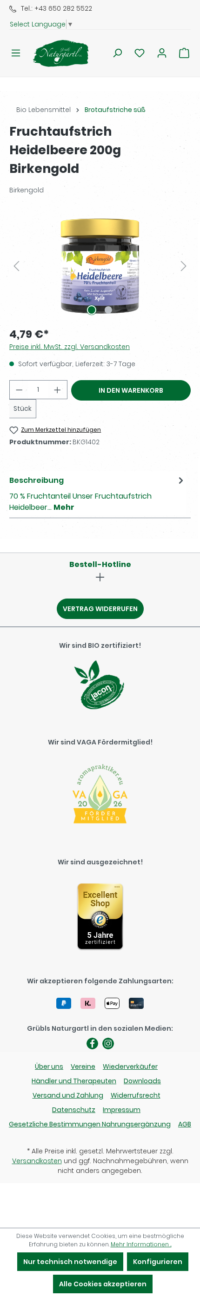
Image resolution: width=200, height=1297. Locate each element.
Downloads (142, 1081)
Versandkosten (37, 1160)
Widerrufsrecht (135, 1095)
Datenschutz (73, 1109)
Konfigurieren (157, 1261)
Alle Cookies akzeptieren (103, 1284)
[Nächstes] (184, 266)
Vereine (83, 1066)
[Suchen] (117, 53)
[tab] (97, 493)
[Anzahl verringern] (19, 389)
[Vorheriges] (16, 266)
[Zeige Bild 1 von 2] (91, 310)
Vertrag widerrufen (100, 608)
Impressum (121, 1109)
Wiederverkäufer (130, 1066)
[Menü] (16, 53)
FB (92, 1043)
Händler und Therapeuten (74, 1081)
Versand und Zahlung (68, 1095)
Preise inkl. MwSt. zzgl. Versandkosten (69, 346)
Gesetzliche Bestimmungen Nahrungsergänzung (90, 1124)
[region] (100, 266)
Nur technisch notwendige (70, 1261)
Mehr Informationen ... (141, 1244)
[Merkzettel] (139, 53)
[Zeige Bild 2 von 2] (108, 310)
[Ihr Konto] (162, 53)
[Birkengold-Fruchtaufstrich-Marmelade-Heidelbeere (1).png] (99, 266)
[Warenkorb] (184, 53)
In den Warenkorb (131, 390)
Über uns (49, 1066)
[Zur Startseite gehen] (55, 53)
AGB (184, 1124)
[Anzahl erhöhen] (57, 389)
